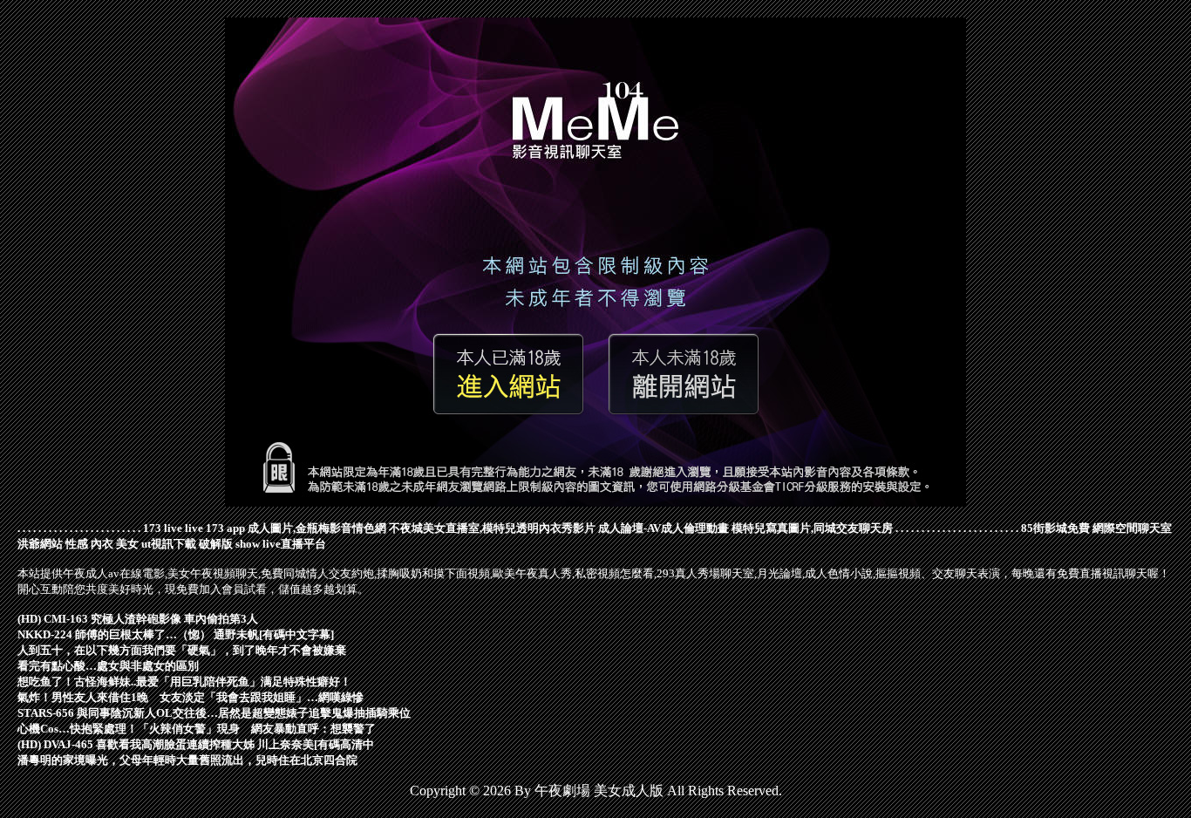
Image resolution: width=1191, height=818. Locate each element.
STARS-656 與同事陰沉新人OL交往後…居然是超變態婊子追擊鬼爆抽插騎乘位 (214, 712)
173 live (162, 528)
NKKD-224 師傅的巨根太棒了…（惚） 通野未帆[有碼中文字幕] (175, 634)
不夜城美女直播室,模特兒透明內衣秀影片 (492, 528)
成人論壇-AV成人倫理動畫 (663, 528)
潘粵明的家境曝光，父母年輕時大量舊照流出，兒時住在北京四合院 (187, 760)
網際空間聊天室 (1132, 528)
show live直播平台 (280, 543)
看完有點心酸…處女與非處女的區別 (108, 665)
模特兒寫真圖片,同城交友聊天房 (812, 528)
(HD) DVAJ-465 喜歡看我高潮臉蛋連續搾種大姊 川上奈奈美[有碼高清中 (195, 744)
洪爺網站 (40, 543)
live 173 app (215, 528)
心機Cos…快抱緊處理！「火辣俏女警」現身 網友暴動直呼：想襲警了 (196, 728)
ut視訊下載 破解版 (187, 543)
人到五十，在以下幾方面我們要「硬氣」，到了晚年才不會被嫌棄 (181, 650)
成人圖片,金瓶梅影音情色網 (317, 528)
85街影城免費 (1055, 528)
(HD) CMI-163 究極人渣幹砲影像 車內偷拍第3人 (137, 618)
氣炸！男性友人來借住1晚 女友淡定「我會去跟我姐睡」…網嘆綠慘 (190, 697)
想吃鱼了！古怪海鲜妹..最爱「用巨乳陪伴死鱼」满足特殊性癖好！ (184, 681)
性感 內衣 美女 (102, 543)
